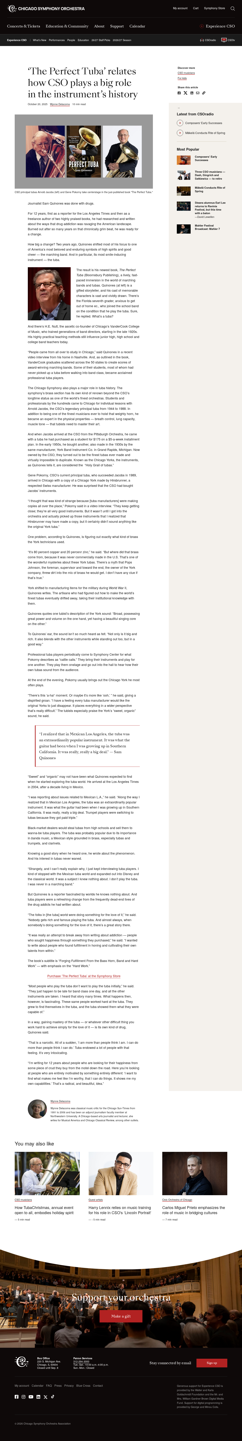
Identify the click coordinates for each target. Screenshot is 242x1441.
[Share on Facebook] (179, 93)
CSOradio (210, 40)
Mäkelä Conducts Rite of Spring (205, 133)
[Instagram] (23, 1396)
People (71, 40)
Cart (195, 8)
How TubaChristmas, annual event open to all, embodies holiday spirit (44, 1210)
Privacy (69, 1386)
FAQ (49, 1386)
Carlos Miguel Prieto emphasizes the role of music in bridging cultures (193, 1210)
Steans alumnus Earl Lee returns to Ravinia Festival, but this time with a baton (210, 208)
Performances (57, 40)
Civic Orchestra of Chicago (177, 1199)
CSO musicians (186, 73)
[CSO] (21, 1366)
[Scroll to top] (10, 1437)
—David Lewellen (204, 217)
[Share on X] (185, 93)
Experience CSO (17, 40)
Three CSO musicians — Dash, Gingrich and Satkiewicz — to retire (210, 175)
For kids (182, 78)
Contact (98, 1386)
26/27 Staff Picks (101, 40)
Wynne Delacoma (60, 104)
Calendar (37, 1386)
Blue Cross (83, 1386)
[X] (45, 1396)
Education (83, 40)
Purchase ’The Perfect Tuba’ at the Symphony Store (83, 975)
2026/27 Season (122, 40)
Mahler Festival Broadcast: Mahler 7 (207, 227)
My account (180, 8)
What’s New (39, 40)
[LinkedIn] (38, 1396)
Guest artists (96, 1199)
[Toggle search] (233, 8)
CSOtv (231, 40)
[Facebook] (16, 1396)
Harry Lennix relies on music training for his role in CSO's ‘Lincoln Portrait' (120, 1210)
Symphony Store (214, 8)
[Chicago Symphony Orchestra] (48, 8)
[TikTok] (53, 1396)
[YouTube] (31, 1396)
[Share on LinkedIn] (191, 93)
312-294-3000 (81, 1361)
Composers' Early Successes (203, 123)
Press (58, 1386)
